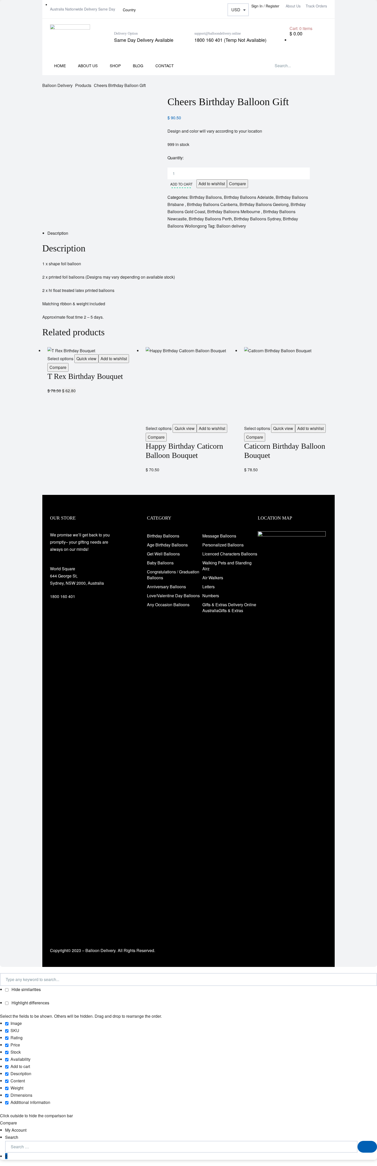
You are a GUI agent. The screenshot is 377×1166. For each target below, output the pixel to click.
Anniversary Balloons (166, 587)
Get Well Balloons (163, 554)
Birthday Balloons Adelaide (249, 197)
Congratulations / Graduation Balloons (173, 575)
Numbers (210, 596)
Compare (237, 184)
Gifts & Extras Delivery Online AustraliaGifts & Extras (229, 607)
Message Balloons (219, 536)
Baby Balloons (160, 563)
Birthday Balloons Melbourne (234, 211)
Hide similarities (26, 989)
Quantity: (175, 158)
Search (11, 1137)
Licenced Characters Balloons (229, 554)
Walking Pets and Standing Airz (227, 566)
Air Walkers (212, 578)
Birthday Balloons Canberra (212, 204)
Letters (208, 587)
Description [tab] (57, 233)
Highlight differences (30, 1003)
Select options (60, 358)
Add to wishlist (212, 184)
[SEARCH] (367, 1147)
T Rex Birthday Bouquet (85, 376)
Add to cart (181, 184)
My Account (15, 1130)
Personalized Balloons (223, 545)
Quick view (86, 358)
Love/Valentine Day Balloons (173, 596)
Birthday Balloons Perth (210, 219)
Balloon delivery (231, 226)
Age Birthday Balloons (167, 545)
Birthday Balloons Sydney (257, 219)
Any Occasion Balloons (168, 605)
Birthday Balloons (206, 197)
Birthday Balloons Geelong (264, 204)
